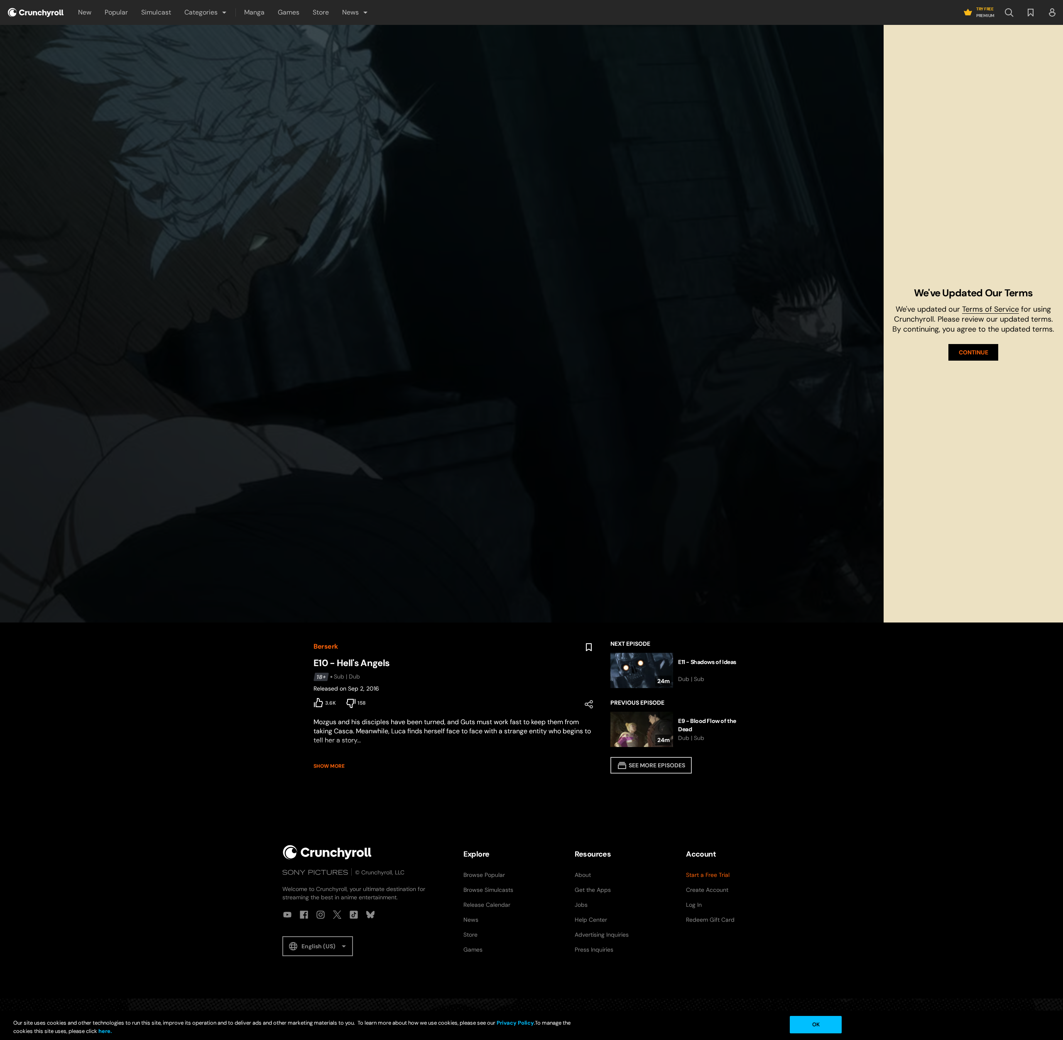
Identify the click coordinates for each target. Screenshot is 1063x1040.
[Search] (1009, 12)
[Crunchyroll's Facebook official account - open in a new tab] (304, 915)
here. (104, 1031)
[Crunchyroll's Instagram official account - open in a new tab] (321, 915)
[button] (206, 12)
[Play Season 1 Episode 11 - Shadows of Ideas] (679, 670)
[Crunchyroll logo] (35, 12)
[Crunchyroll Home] (327, 852)
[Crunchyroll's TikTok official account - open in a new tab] (354, 915)
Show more (329, 766)
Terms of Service (990, 309)
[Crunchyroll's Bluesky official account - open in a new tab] (370, 915)
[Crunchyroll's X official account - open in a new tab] (337, 915)
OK (816, 1024)
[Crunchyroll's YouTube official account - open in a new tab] (287, 915)
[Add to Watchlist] (588, 647)
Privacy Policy (515, 1022)
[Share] (588, 704)
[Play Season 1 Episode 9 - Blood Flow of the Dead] (679, 729)
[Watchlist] (1030, 12)
